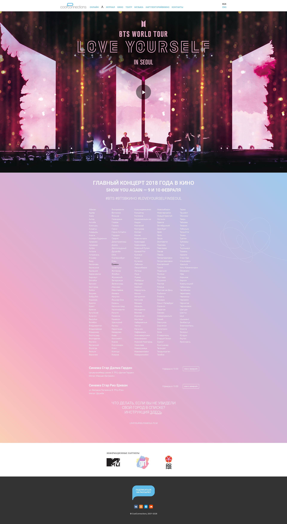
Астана (92, 251)
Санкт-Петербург (165, 303)
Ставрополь (163, 335)
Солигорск (162, 329)
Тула (182, 245)
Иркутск (115, 296)
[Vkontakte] (136, 507)
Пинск (160, 267)
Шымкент (184, 319)
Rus (224, 4)
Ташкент (184, 213)
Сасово (160, 312)
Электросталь (187, 325)
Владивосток (95, 325)
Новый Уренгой (164, 216)
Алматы (93, 229)
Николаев (139, 345)
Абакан (92, 209)
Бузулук (93, 316)
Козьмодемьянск (142, 209)
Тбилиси (184, 216)
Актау (92, 219)
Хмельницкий (186, 283)
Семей (160, 319)
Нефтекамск (140, 332)
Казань (115, 303)
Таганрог (161, 348)
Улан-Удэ (184, 258)
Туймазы (184, 241)
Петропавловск (164, 258)
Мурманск (139, 316)
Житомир (116, 271)
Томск (183, 235)
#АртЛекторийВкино (157, 7)
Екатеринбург (118, 258)
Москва (138, 312)
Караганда (117, 329)
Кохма (137, 235)
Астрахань (94, 254)
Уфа (182, 274)
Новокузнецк (140, 348)
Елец (114, 261)
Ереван (115, 264)
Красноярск (140, 245)
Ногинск (161, 219)
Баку (91, 261)
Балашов (93, 271)
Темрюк (183, 225)
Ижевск (115, 293)
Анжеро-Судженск (98, 238)
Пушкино (161, 280)
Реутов (160, 283)
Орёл (159, 232)
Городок (116, 235)
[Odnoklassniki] (141, 507)
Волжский (94, 345)
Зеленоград (117, 283)
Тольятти (184, 232)
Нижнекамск (140, 338)
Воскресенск (118, 209)
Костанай (139, 225)
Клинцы (115, 351)
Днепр (115, 245)
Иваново (116, 287)
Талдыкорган (163, 351)
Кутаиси (138, 261)
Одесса (160, 222)
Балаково (94, 264)
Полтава (161, 277)
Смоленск (162, 325)
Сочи (159, 332)
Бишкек (92, 293)
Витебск (93, 322)
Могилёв (138, 300)
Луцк (136, 274)
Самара (161, 300)
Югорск (183, 335)
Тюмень (183, 251)
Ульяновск (185, 261)
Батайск (93, 280)
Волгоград (94, 335)
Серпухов (161, 322)
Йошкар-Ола (118, 300)
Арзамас (93, 241)
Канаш (115, 325)
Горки (114, 229)
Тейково (184, 222)
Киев (114, 335)
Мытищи (138, 319)
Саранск (161, 306)
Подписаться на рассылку (143, 491)
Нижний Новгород (143, 342)
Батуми (92, 283)
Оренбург (161, 229)
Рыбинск (161, 293)
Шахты (183, 312)
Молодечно (139, 309)
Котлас (137, 232)
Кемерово (116, 332)
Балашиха (94, 267)
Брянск (92, 309)
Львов (137, 277)
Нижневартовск (142, 335)
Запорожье (117, 280)
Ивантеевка (117, 290)
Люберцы (139, 280)
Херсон (183, 280)
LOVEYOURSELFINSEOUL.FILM (143, 423)
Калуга (115, 312)
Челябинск (185, 290)
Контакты (177, 7)
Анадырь (93, 232)
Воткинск (116, 213)
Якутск (183, 338)
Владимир (94, 332)
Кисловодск (117, 345)
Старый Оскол (164, 338)
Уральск (184, 264)
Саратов (161, 309)
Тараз (183, 209)
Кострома (139, 229)
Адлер (92, 213)
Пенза (160, 251)
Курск (137, 258)
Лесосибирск (140, 267)
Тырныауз (185, 248)
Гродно (115, 238)
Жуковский (117, 277)
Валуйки (93, 319)
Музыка (138, 7)
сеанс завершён (191, 369)
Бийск (92, 290)
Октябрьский (163, 225)
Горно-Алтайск (119, 232)
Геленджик (117, 219)
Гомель (115, 225)
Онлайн (94, 7)
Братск (92, 303)
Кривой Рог (140, 251)
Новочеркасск (164, 213)
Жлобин (115, 274)
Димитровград (119, 241)
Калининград (118, 306)
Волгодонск (94, 338)
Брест (92, 306)
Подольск (162, 271)
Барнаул (93, 277)
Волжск (92, 342)
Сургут (160, 342)
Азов (91, 216)
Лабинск (138, 264)
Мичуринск (139, 296)
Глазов (115, 222)
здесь (156, 412)
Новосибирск (163, 209)
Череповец (185, 293)
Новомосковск (141, 351)
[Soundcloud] (151, 507)
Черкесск (184, 300)
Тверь (183, 219)
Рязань (160, 296)
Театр (129, 7)
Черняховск (185, 306)
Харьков (184, 277)
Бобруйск (93, 296)
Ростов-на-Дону (165, 290)
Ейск (114, 254)
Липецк (138, 271)
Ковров (115, 354)
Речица (160, 287)
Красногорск (140, 238)
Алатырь (93, 225)
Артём (92, 248)
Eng (224, 7)
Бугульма (93, 312)
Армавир (93, 245)
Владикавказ (95, 329)
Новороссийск (141, 354)
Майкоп (138, 287)
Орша (159, 238)
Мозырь (138, 306)
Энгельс (184, 332)
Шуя (182, 316)
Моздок (138, 303)
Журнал (110, 7)
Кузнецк (138, 254)
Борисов (93, 300)
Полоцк (160, 274)
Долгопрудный (119, 248)
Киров (115, 342)
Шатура (183, 309)
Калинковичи (118, 309)
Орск (159, 235)
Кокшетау (139, 213)
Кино (120, 7)
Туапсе (183, 238)
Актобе (92, 222)
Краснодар (139, 241)
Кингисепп (117, 338)
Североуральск (164, 316)
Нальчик (138, 329)
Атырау (92, 258)
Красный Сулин (142, 248)
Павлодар (162, 248)
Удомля (183, 254)
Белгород (93, 287)
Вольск (92, 351)
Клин (114, 348)
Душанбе (116, 251)
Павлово (161, 245)
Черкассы (184, 296)
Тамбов (160, 354)
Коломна (138, 216)
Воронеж (93, 354)
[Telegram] (146, 507)
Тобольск (184, 229)
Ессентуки (117, 267)
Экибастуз (185, 322)
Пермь (160, 254)
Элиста (183, 329)
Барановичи (95, 274)
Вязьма (115, 216)
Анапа (92, 235)
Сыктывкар (162, 345)
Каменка (116, 316)
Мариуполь (140, 290)
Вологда (93, 348)
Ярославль (185, 342)
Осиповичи (162, 241)
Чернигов (184, 303)
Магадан (138, 283)
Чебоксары (185, 287)
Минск (137, 293)
